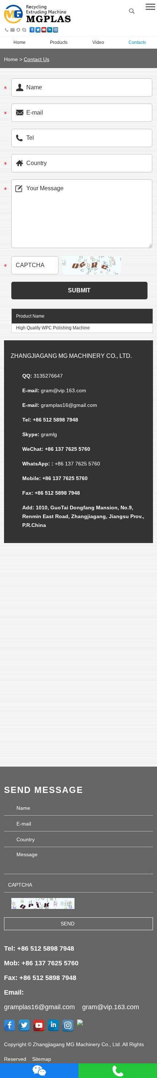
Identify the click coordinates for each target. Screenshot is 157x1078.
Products (59, 42)
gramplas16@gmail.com (69, 405)
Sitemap (41, 1059)
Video (98, 42)
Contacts (137, 42)
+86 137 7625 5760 (77, 464)
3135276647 (48, 376)
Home (20, 42)
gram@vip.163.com (63, 390)
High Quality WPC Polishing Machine (53, 327)
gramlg (49, 434)
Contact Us (36, 59)
